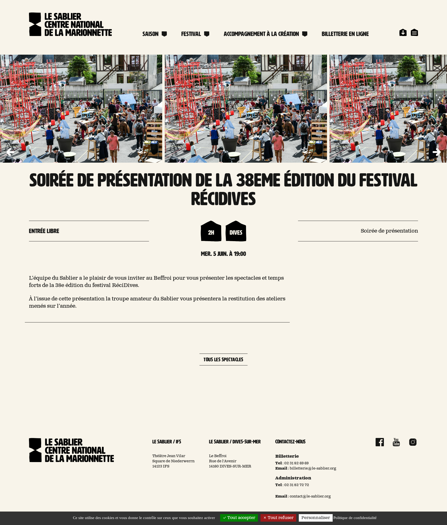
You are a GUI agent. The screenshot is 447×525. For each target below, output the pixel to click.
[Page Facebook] (380, 442)
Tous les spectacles (223, 359)
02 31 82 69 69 (296, 463)
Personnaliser (315, 518)
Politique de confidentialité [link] (355, 518)
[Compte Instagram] (413, 442)
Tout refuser (280, 518)
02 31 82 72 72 (296, 485)
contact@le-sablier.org (310, 496)
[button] (437, 152)
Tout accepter (240, 518)
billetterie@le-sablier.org (313, 468)
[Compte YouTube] (396, 442)
